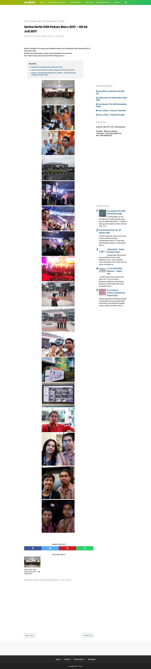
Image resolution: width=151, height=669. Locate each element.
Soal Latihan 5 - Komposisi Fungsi (111, 115)
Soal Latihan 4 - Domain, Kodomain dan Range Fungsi (116, 292)
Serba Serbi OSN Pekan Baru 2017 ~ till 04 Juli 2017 (32, 571)
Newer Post (29, 635)
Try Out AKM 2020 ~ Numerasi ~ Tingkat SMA (115, 271)
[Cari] (126, 2)
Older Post (88, 635)
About (58, 659)
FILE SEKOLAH (75, 2)
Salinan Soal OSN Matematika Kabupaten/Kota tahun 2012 (52, 70)
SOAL (41, 2)
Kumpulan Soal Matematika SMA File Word (46, 67)
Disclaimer (91, 659)
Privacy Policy (79, 659)
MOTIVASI (117, 2)
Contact (67, 659)
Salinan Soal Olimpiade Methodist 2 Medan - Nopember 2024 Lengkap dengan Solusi (53, 74)
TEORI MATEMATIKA (103, 2)
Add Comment (59, 36)
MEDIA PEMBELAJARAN (57, 2)
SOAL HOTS (89, 2)
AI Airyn (29, 2)
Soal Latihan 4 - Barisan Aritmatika (112, 110)
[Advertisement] (75, 11)
